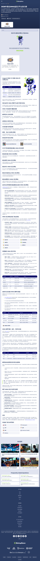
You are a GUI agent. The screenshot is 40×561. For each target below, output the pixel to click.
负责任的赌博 (19, 509)
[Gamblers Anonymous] (13, 548)
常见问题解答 (19, 512)
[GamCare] (20, 548)
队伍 (20, 499)
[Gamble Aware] (18, 552)
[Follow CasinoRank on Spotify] (23, 536)
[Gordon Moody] (29, 548)
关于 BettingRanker (19, 519)
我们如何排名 (19, 523)
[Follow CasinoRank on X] (19, 536)
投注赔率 (7, 331)
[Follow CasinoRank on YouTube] (21, 536)
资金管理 (19, 511)
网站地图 (19, 526)
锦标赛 (20, 497)
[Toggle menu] (2, 1)
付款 (20, 493)
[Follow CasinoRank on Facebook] (14, 536)
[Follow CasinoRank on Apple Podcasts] (26, 536)
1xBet (4, 90)
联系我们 (19, 524)
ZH (19, 538)
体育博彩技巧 (19, 507)
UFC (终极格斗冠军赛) (8, 297)
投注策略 (19, 505)
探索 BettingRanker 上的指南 (30, 419)
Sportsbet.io (5, 94)
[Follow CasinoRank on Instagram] (16, 536)
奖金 (20, 492)
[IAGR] (8, 548)
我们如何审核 (19, 521)
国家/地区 (20, 495)
